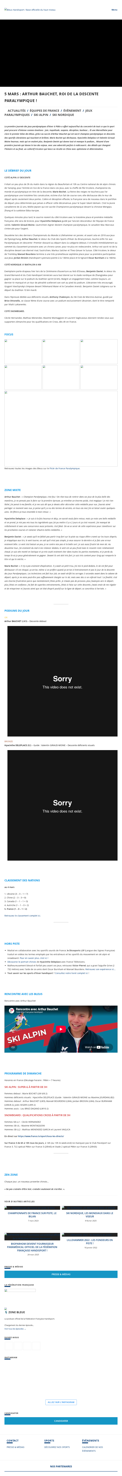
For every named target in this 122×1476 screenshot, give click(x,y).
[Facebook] (18, 1346)
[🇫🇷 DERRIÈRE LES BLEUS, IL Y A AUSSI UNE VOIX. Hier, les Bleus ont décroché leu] (103, 1370)
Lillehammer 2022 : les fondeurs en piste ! (90, 1241)
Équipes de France (44, 111)
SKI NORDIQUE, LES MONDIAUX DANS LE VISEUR (89, 1215)
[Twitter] (9, 1346)
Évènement (72, 111)
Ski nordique (63, 115)
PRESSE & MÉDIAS (15, 1447)
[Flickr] (27, 1346)
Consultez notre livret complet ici (71, 973)
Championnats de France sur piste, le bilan (32, 1215)
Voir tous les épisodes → (15, 1328)
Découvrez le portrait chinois (21, 961)
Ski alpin (41, 115)
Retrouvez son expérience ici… (100, 969)
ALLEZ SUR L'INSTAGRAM (61, 1402)
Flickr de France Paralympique (65, 468)
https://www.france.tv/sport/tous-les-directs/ (41, 1136)
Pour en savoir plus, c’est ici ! (34, 958)
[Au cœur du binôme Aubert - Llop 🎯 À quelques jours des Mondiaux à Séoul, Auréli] (85, 1370)
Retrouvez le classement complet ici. (22, 915)
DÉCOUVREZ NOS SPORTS (57, 1447)
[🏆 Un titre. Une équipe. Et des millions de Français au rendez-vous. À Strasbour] (49, 1370)
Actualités (17, 111)
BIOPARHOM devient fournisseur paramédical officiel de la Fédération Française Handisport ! (32, 1247)
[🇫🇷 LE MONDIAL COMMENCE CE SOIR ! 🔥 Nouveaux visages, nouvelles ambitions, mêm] (31, 1388)
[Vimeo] (36, 1346)
